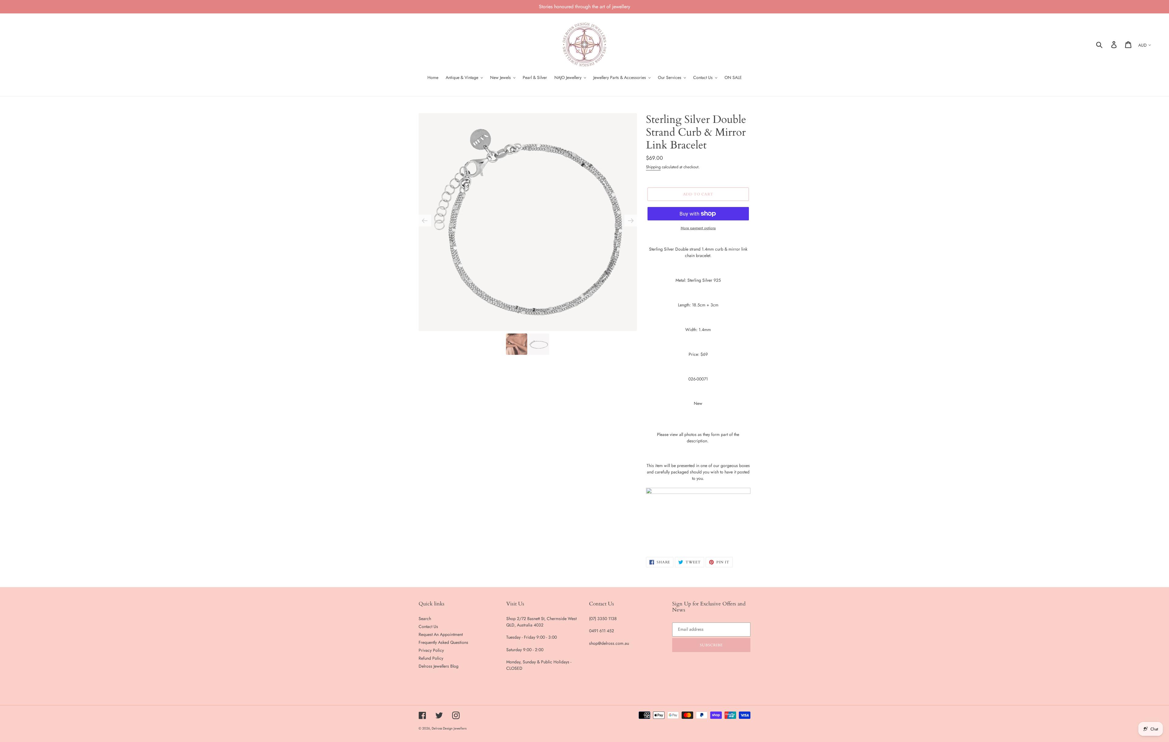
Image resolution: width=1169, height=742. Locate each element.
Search (425, 618)
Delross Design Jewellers (449, 728)
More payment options (698, 227)
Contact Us (428, 626)
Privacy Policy (431, 650)
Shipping (653, 167)
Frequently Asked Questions (443, 642)
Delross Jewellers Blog (438, 666)
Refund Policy (431, 658)
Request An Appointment (441, 634)
